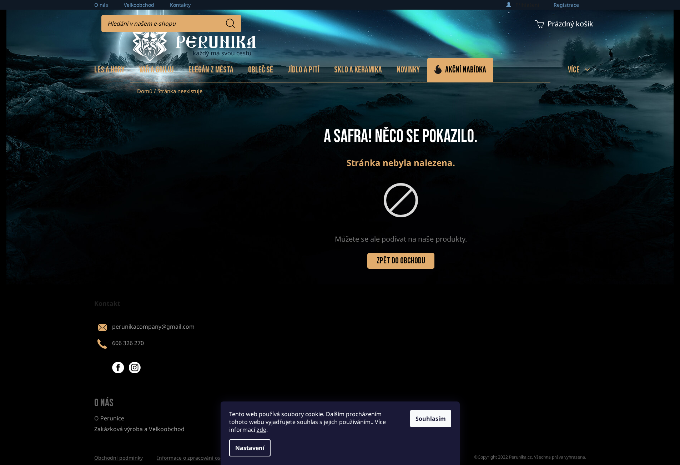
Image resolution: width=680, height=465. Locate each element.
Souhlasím (430, 419)
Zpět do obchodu (401, 261)
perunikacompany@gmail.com (153, 326)
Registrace (566, 4)
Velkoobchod (139, 4)
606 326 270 (128, 343)
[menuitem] (109, 70)
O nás (101, 4)
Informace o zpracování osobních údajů (204, 457)
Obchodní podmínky (118, 457)
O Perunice (109, 418)
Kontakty (180, 4)
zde (261, 430)
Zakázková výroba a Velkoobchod (139, 429)
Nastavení (250, 448)
